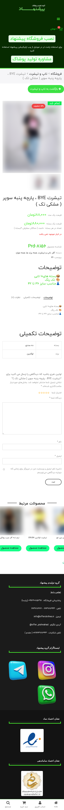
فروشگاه (56, 74)
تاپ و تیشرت (38, 74)
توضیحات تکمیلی (31, 297)
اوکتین (30, 353)
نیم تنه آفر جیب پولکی (9, 537)
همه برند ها (31, 252)
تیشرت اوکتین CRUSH (37, 537)
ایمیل (58, 456)
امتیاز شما (57, 392)
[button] (58, 18)
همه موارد (20, 252)
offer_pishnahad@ (39, 624)
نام (59, 441)
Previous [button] (55, 137)
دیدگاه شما (55, 398)
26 (52, 257)
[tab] (48, 298)
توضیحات (48, 297)
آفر (53, 252)
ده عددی (29, 345)
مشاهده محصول (37, 548)
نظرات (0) (15, 297)
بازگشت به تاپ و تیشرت (44, 89)
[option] (32, 137)
